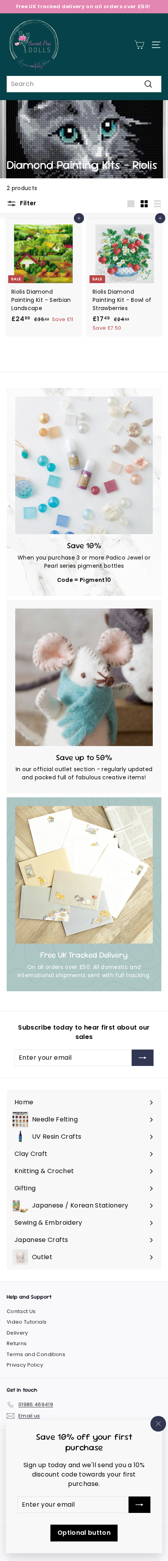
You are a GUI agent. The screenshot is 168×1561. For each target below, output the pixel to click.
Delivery (17, 1333)
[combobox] (84, 84)
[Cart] (139, 44)
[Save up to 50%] (84, 677)
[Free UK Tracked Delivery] (84, 875)
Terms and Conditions (36, 1354)
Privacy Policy (25, 1365)
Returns (17, 1343)
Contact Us (21, 1311)
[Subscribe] (139, 1504)
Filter (27, 203)
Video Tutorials (26, 1322)
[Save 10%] (84, 465)
